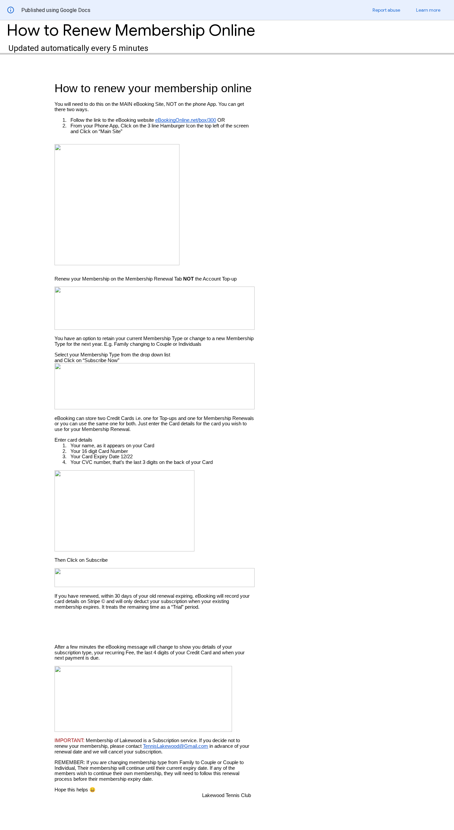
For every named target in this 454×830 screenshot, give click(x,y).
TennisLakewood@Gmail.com (175, 746)
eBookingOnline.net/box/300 (185, 120)
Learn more (428, 10)
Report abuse (386, 10)
